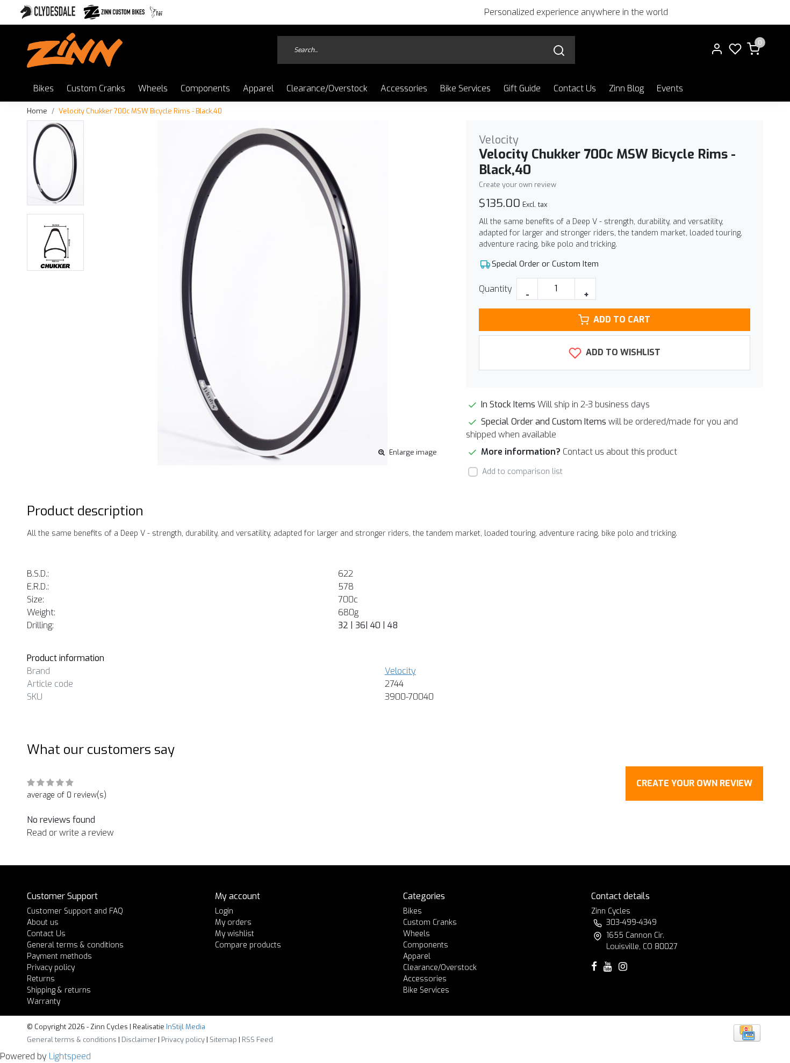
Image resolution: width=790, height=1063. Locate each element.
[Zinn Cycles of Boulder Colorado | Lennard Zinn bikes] (75, 50)
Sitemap (223, 1039)
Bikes (43, 88)
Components (205, 88)
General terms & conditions (75, 945)
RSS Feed (257, 1039)
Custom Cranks (96, 88)
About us (43, 922)
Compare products (248, 945)
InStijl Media (184, 1026)
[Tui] (156, 12)
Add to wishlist (622, 352)
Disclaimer (138, 1039)
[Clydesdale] (49, 12)
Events (670, 88)
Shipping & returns (59, 990)
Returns (41, 979)
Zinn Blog (626, 88)
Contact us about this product (620, 451)
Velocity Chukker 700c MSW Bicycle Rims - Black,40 (140, 111)
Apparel (258, 88)
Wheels (153, 88)
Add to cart (621, 319)
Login (224, 911)
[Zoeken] (558, 50)
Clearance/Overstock (327, 88)
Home (37, 111)
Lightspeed (70, 1056)
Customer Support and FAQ (75, 911)
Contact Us (575, 88)
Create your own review (517, 184)
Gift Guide (522, 88)
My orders (233, 922)
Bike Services (465, 88)
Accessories (403, 88)
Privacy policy (51, 968)
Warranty (43, 1001)
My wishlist (234, 934)
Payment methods (59, 956)
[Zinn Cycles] (114, 12)
